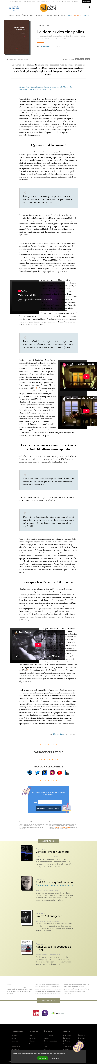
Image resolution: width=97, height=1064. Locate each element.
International (39, 15)
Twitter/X (67, 1049)
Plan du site (47, 1049)
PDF (77, 59)
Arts (31, 15)
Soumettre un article (16, 1)
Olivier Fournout (43, 857)
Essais (70, 15)
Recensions (77, 15)
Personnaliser (55, 1058)
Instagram (67, 1047)
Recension (41, 25)
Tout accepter (42, 1058)
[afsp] (45, 1013)
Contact (46, 1038)
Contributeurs (48, 1044)
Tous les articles (56, 1)
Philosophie (48, 15)
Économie (25, 15)
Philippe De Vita (43, 921)
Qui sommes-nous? (43, 1)
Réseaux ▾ (75, 1)
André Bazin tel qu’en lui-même (54, 882)
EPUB (81, 59)
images (11, 59)
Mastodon (67, 1041)
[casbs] (36, 1013)
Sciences (63, 15)
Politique (11, 15)
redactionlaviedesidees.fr (62, 827)
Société (18, 15)
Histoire (56, 15)
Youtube (82, 1038)
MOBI (87, 59)
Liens (45, 1047)
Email (35, 802)
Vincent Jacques (45, 46)
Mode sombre (66, 1)
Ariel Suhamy (42, 890)
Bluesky (67, 1038)
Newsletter (68, 1035)
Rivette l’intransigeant (49, 916)
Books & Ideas (86, 1)
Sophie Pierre (42, 955)
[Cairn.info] (57, 1013)
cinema (15, 59)
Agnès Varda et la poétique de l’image (53, 948)
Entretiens (86, 15)
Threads (66, 1044)
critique (20, 59)
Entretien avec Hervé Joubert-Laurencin (54, 885)
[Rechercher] (89, 7)
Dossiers (31, 1044)
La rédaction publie (30, 1)
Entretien (40, 879)
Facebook (82, 1035)
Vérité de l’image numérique (52, 851)
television (26, 59)
